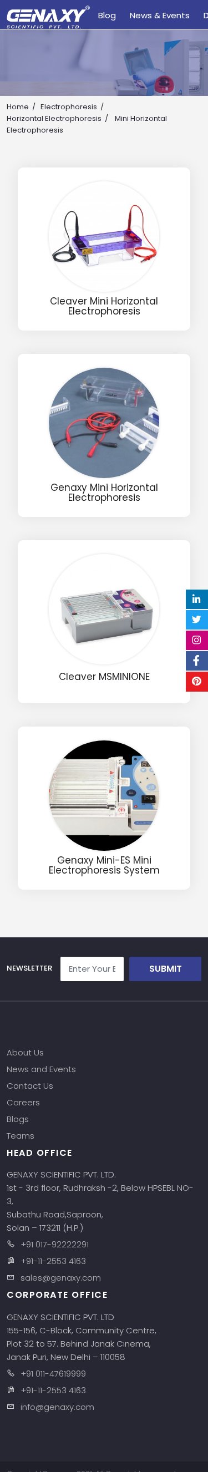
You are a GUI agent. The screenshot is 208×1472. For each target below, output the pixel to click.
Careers (23, 1102)
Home (18, 106)
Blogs (18, 1119)
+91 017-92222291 (55, 1244)
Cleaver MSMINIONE (104, 677)
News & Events (160, 15)
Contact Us (30, 1086)
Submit (165, 968)
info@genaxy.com (57, 1407)
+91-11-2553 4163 (53, 1261)
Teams (20, 1135)
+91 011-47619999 (53, 1373)
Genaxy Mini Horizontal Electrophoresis (104, 493)
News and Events (41, 1069)
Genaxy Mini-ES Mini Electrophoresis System (104, 865)
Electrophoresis (68, 106)
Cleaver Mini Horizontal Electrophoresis (104, 306)
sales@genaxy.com (61, 1277)
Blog (107, 15)
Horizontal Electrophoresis (54, 118)
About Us (25, 1052)
